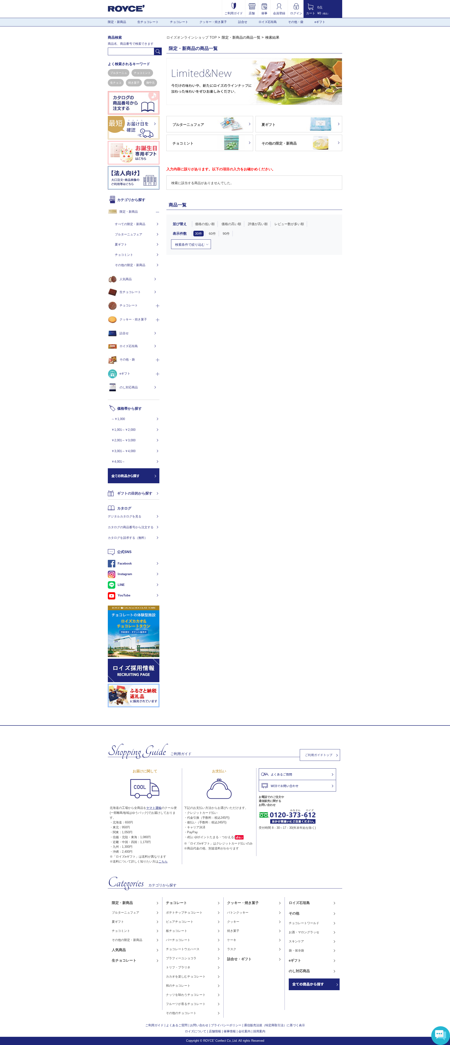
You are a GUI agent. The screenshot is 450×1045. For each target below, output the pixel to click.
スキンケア (296, 941)
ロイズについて (195, 1031)
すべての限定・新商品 (130, 224)
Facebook (125, 563)
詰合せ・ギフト (239, 959)
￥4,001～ (118, 461)
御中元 (150, 82)
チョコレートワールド (304, 923)
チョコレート (179, 22)
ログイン (296, 13)
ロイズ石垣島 (268, 22)
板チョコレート (176, 931)
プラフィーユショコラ (181, 958)
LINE (121, 585)
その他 (294, 913)
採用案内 (259, 1031)
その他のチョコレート (181, 1013)
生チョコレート (148, 22)
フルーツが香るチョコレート (186, 1004)
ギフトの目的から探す (134, 493)
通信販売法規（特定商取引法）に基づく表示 (274, 1025)
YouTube (124, 595)
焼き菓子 (133, 82)
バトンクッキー (237, 912)
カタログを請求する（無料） (127, 537)
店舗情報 (215, 1031)
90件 (226, 233)
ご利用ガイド (234, 13)
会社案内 (244, 1031)
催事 (264, 13)
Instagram (125, 574)
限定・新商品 (117, 22)
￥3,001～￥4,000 (123, 451)
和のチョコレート (178, 985)
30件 (198, 233)
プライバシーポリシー (226, 1025)
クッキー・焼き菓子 (213, 22)
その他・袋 (295, 22)
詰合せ (242, 22)
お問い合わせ (199, 1025)
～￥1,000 (118, 419)
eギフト (320, 22)
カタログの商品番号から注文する (131, 527)
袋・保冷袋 (296, 950)
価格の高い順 (231, 224)
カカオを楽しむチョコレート (186, 976)
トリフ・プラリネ (178, 967)
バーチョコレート (178, 940)
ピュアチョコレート (179, 921)
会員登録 (279, 13)
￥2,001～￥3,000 (123, 440)
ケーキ (231, 940)
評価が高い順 (258, 224)
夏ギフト (121, 244)
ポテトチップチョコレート (184, 912)
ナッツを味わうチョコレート (186, 995)
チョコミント (142, 72)
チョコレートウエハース (182, 949)
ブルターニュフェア (128, 234)
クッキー (233, 921)
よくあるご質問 (177, 1025)
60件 (212, 233)
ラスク (231, 949)
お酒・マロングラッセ (304, 932)
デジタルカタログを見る (124, 516)
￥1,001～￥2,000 (123, 429)
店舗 (252, 13)
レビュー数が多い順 (289, 224)
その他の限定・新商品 (130, 265)
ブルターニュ (118, 72)
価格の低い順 (205, 224)
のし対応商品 (129, 387)
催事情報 (230, 1031)
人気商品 (126, 279)
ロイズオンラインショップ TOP (191, 37)
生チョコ (115, 82)
